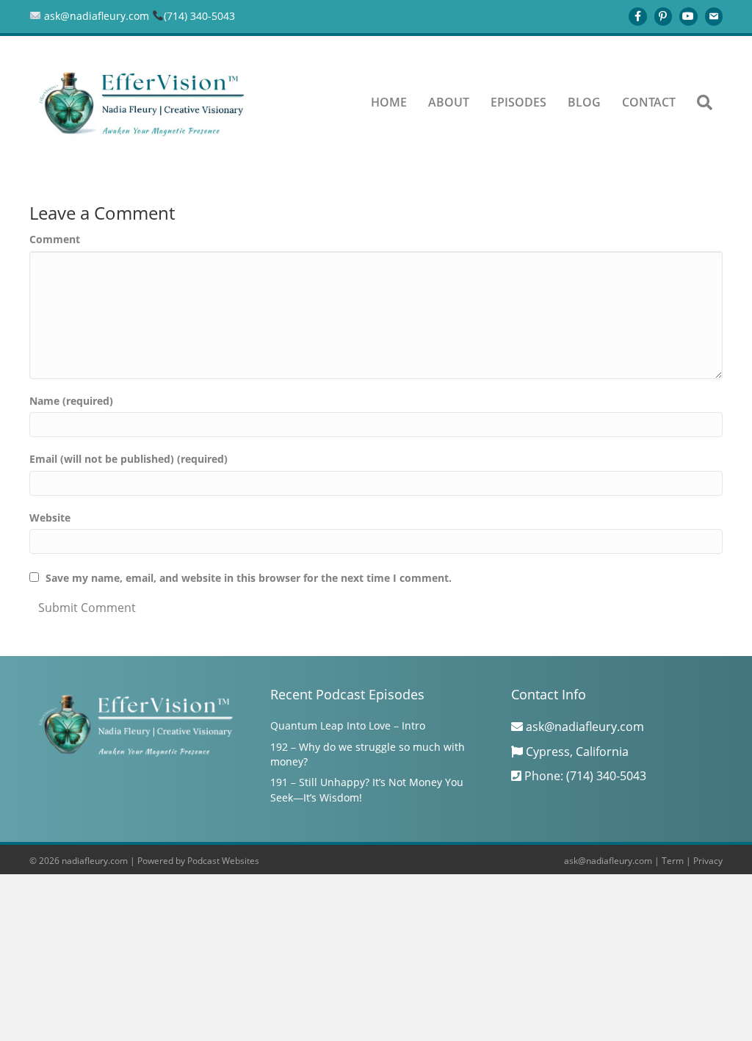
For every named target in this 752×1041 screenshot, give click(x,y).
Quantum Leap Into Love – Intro (347, 725)
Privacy (708, 860)
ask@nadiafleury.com (608, 860)
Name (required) (71, 401)
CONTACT (649, 102)
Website (49, 518)
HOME (389, 102)
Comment (54, 239)
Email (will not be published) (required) (128, 459)
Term (673, 860)
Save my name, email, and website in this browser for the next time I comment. (249, 578)
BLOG (584, 102)
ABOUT (448, 102)
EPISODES (518, 102)
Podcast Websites (223, 860)
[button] (705, 103)
